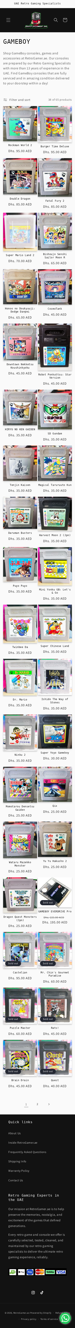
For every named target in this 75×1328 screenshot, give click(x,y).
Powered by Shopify (41, 1312)
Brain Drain (20, 1080)
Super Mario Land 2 (20, 255)
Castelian (20, 972)
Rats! (55, 1028)
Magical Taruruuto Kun (55, 485)
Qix (54, 805)
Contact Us (15, 1180)
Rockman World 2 (20, 145)
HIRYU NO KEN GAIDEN (20, 429)
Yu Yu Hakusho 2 (55, 861)
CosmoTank (55, 308)
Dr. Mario (20, 699)
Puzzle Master (20, 1028)
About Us (14, 1133)
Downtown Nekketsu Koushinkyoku (20, 366)
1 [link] (26, 1104)
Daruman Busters (20, 532)
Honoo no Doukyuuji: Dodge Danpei (20, 310)
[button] (8, 20)
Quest (55, 1080)
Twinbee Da (20, 647)
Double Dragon (20, 198)
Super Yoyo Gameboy (55, 752)
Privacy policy (28, 1319)
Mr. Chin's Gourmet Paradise (55, 974)
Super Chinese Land (55, 646)
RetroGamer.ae (21, 1312)
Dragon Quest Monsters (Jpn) (20, 918)
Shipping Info (17, 1161)
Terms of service (49, 1319)
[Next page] (48, 1104)
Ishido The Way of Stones (54, 701)
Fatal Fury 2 (54, 200)
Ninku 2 (20, 754)
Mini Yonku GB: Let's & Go (55, 591)
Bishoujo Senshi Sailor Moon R (55, 256)
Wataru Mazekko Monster (20, 864)
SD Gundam (55, 433)
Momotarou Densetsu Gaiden (20, 808)
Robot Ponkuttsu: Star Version (55, 376)
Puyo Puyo (20, 585)
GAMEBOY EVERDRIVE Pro (55, 911)
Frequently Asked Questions (27, 1152)
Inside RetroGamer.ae (23, 1142)
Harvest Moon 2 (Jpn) (55, 535)
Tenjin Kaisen (20, 485)
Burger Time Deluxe (55, 146)
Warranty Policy (18, 1171)
